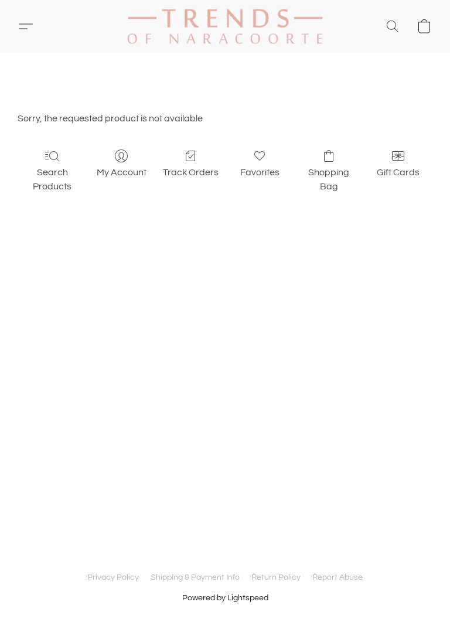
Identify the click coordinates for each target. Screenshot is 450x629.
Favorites (259, 172)
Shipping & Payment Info (195, 577)
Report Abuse (337, 577)
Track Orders (191, 172)
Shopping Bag (328, 179)
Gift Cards (398, 172)
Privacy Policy (113, 577)
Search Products (52, 179)
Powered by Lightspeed (225, 598)
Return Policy (276, 577)
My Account (121, 172)
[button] (224, 26)
